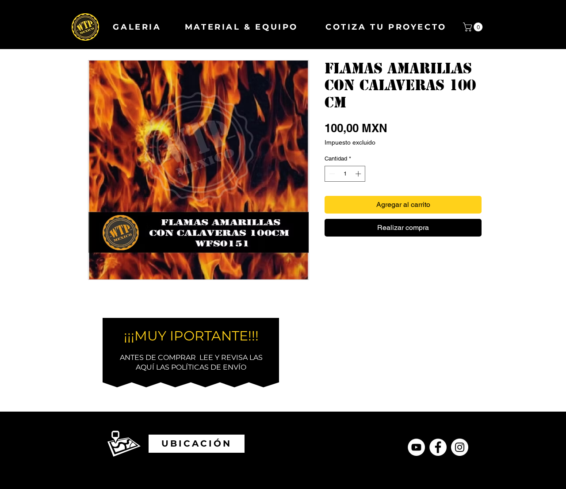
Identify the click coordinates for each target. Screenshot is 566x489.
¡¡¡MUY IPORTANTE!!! (191, 336)
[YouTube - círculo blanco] (416, 447)
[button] (474, 27)
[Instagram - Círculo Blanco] (459, 447)
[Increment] (359, 173)
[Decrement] (331, 173)
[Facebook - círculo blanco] (438, 447)
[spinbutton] (345, 173)
